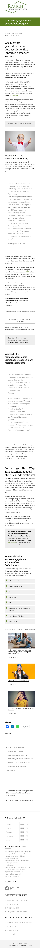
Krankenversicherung (14, 751)
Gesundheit (10, 762)
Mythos (23, 766)
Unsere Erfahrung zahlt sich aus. (15, 856)
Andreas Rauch (17, 33)
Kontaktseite (12, 542)
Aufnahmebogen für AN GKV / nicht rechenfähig (20, 320)
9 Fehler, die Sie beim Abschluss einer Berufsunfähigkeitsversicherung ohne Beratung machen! (19, 651)
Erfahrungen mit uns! (11, 863)
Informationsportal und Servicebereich (17, 860)
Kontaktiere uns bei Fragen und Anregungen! (19, 867)
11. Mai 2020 (15, 36)
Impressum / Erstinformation (14, 872)
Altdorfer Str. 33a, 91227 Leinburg (18, 900)
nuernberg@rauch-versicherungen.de (19, 934)
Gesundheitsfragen (22, 762)
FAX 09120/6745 (12, 930)
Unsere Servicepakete (11, 858)
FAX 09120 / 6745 (13, 908)
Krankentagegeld (12, 766)
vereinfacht (10, 770)
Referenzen (10, 865)
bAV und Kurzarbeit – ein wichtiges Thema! (19, 802)
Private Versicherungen (15, 755)
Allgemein (20, 747)
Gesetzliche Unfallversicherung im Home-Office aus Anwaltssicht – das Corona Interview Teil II (19, 793)
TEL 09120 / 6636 (12, 904)
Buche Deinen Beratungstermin (16, 869)
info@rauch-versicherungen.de (17, 912)
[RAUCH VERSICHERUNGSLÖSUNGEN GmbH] (16, 7)
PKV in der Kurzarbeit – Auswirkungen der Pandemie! (21, 709)
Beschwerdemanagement (13, 874)
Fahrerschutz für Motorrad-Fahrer (18, 681)
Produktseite (14, 95)
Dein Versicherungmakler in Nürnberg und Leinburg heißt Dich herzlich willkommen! (18, 853)
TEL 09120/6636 (12, 926)
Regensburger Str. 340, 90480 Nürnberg (19, 922)
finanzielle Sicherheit (24, 759)
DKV (27, 272)
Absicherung (10, 759)
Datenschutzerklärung (12, 876)
